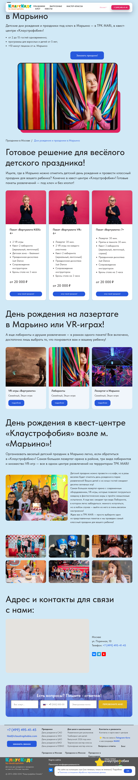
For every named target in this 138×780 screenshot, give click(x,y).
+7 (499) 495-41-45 (114, 645)
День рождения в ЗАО (52, 736)
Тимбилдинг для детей (77, 736)
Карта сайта (55, 760)
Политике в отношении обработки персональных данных (82, 772)
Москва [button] (103, 7)
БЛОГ (37, 9)
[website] (94, 654)
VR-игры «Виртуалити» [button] (22, 390)
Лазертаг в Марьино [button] (107, 390)
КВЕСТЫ (48, 9)
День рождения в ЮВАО (53, 746)
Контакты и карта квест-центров (113, 732)
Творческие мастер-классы (80, 742)
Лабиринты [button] (58, 390)
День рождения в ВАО (52, 742)
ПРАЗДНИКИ (39, 6)
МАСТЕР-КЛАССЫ (75, 6)
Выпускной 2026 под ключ (79, 739)
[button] (87, 55)
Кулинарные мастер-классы (80, 746)
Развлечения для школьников (80, 732)
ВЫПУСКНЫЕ (56, 6)
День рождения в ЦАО (52, 739)
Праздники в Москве (18, 140)
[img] (51, 770)
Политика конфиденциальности (64, 764)
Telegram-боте (123, 737)
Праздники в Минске (75, 753)
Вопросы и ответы (107, 746)
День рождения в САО (52, 732)
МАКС (117, 741)
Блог (123, 746)
